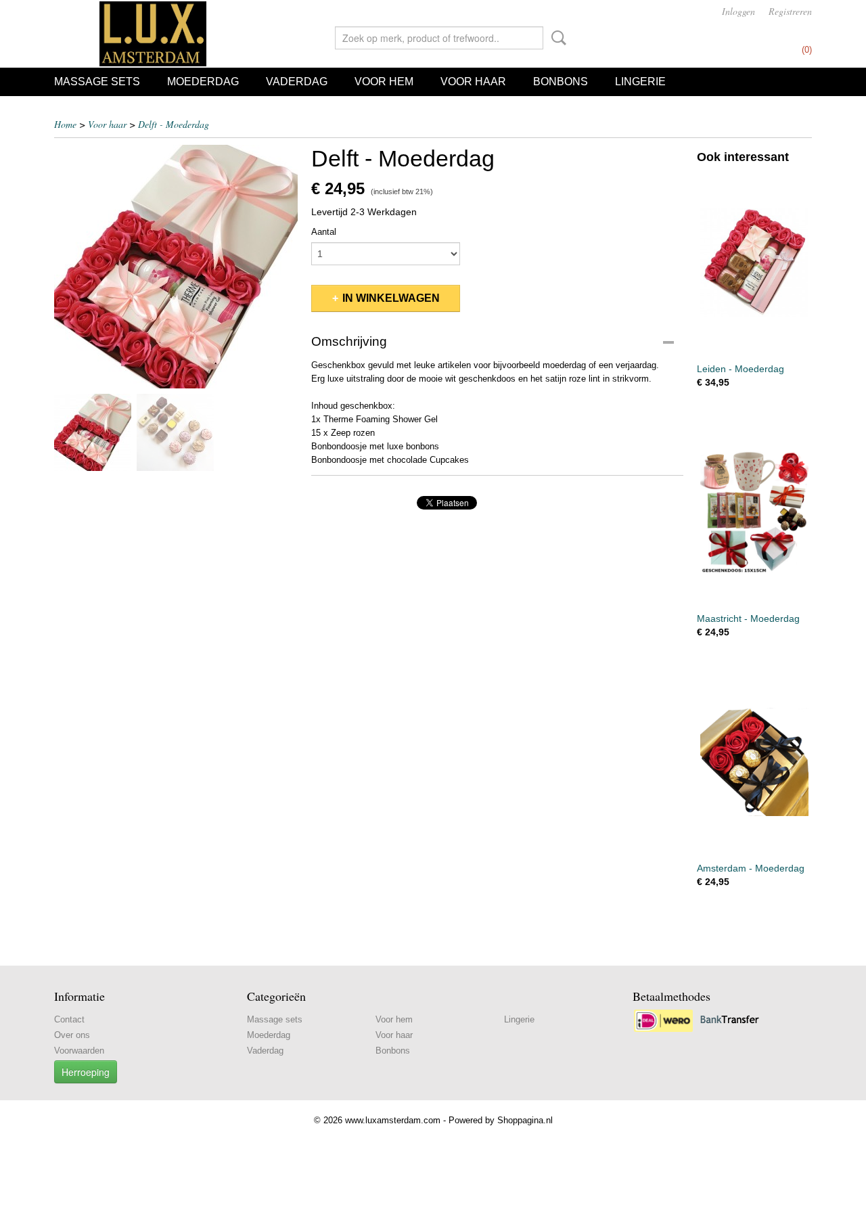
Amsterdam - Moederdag (750, 868)
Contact (69, 1019)
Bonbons (560, 81)
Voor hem (384, 81)
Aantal (323, 232)
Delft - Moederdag (173, 124)
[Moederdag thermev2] (176, 266)
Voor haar (473, 81)
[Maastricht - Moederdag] (754, 512)
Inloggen (738, 11)
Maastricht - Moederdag (748, 618)
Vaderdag (296, 81)
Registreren (790, 11)
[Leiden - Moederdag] (754, 262)
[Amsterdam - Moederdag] (754, 761)
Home (65, 124)
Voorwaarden (79, 1050)
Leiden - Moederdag (740, 368)
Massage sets (97, 81)
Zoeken (556, 38)
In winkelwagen (391, 298)
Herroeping (86, 1072)
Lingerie (640, 81)
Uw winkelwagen (770, 35)
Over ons (72, 1035)
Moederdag (203, 81)
